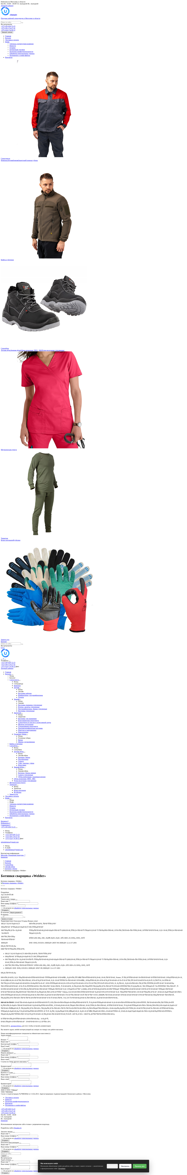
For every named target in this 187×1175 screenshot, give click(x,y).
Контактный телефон (9, 1044)
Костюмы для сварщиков (27, 719)
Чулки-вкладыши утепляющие (53, 350)
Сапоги (21, 761)
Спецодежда (5, 158)
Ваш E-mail (5, 1046)
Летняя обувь (6, 350)
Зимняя (15, 160)
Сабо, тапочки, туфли (26, 763)
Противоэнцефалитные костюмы (30, 728)
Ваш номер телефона (9, 903)
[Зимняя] (20, 699)
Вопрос (4, 1040)
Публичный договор (17, 50)
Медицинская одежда (9, 450)
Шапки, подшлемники (26, 742)
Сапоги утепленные (25, 775)
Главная (8, 36)
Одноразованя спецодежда (28, 726)
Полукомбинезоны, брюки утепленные (32, 709)
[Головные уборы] (27, 734)
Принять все (139, 1166)
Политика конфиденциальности (21, 51)
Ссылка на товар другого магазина (14, 1062)
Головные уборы (31, 160)
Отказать (112, 1166)
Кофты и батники (7, 260)
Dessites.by (18, 1128)
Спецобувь (5, 348)
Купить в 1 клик (7, 919)
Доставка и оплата (12, 40)
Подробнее (61, 1168)
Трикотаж (4, 538)
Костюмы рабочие (25, 693)
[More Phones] (16, 827)
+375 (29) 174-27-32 (8, 664)
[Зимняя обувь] (25, 767)
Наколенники (23, 732)
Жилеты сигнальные (25, 724)
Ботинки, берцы (24, 757)
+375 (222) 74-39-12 (8, 666)
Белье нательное (7, 540)
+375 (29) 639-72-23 (8, 662)
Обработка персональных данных (22, 53)
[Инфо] (11, 798)
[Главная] (5, 657)
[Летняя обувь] (24, 752)
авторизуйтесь (16, 1026)
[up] (24, 917)
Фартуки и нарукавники (27, 730)
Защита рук (5, 640)
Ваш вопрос (5, 1169)
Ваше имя (5, 901)
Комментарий (6, 1066)
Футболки (16, 540)
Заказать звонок (7, 32)
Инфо (7, 42)
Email (3, 906)
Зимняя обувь (16, 350)
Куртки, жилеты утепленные (28, 707)
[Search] (5, 659)
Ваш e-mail (5, 1059)
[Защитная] (22, 713)
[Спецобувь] (18, 746)
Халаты (21, 697)
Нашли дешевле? (16, 912)
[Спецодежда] (19, 680)
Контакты (8, 57)
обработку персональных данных (26, 908)
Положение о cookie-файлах (20, 55)
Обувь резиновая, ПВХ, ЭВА (31, 350)
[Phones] (2, 659)
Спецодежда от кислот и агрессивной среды (34, 722)
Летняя (10, 160)
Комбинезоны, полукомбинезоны (30, 695)
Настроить (125, 1166)
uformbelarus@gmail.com (14, 850)
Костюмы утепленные (26, 711)
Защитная (21, 160)
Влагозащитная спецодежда (28, 720)
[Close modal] (16, 899)
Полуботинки (23, 759)
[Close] (9, 661)
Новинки (4, 160)
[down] (2, 917)
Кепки (20, 740)
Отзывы (12, 48)
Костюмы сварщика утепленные (30, 705)
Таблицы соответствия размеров (22, 44)
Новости (13, 46)
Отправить (5, 910)
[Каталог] (12, 674)
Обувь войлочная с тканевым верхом (31, 777)
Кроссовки (22, 765)
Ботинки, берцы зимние (27, 773)
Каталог (8, 38)
